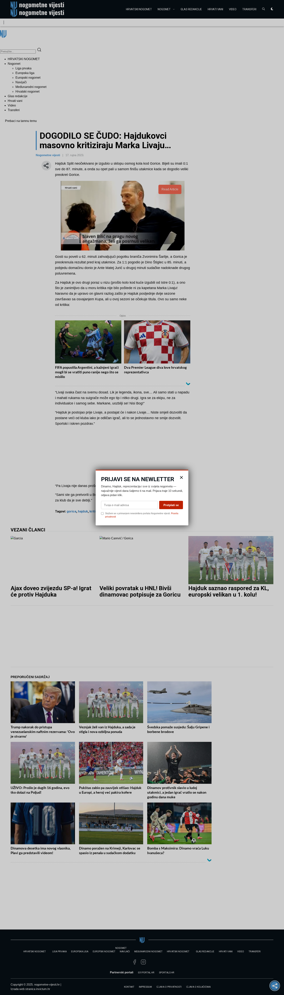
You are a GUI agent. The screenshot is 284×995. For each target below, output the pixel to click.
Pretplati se (171, 504)
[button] (181, 477)
